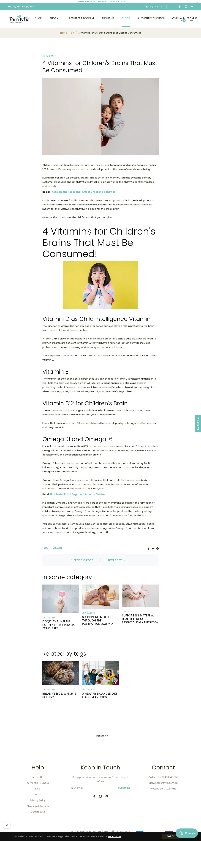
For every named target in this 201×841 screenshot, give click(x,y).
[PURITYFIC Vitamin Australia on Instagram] (185, 6)
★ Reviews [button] (198, 423)
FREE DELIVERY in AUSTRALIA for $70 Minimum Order (101, 1)
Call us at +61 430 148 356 (163, 777)
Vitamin (57, 548)
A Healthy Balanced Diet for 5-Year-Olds (99, 695)
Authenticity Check (38, 782)
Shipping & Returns (38, 806)
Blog (37, 788)
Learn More (114, 836)
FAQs (38, 794)
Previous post (83, 560)
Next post (115, 560)
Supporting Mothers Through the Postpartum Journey (98, 620)
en (72, 32)
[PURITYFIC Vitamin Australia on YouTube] (192, 6)
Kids (46, 548)
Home (63, 32)
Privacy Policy (37, 800)
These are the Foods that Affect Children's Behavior (82, 192)
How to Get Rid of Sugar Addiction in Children (78, 494)
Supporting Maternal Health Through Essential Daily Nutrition (140, 618)
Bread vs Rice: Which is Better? (59, 695)
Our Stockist (38, 811)
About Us (37, 777)
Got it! (170, 836)
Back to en (102, 736)
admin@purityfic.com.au (163, 782)
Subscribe (124, 787)
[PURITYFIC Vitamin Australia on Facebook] (179, 6)
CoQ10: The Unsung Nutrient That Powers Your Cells (59, 624)
